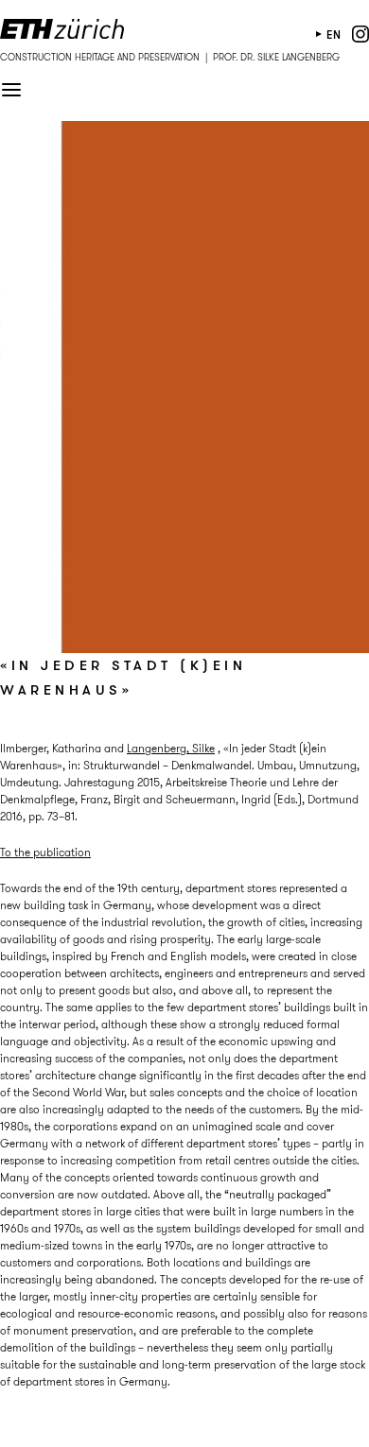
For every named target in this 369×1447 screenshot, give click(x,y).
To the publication (45, 852)
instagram (360, 34)
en (333, 34)
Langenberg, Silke (171, 748)
